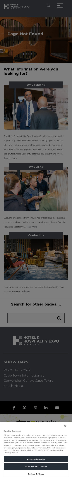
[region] (36, 450)
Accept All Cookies (36, 459)
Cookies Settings (36, 474)
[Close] (65, 426)
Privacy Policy (11, 453)
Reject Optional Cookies (36, 467)
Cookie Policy (56, 450)
